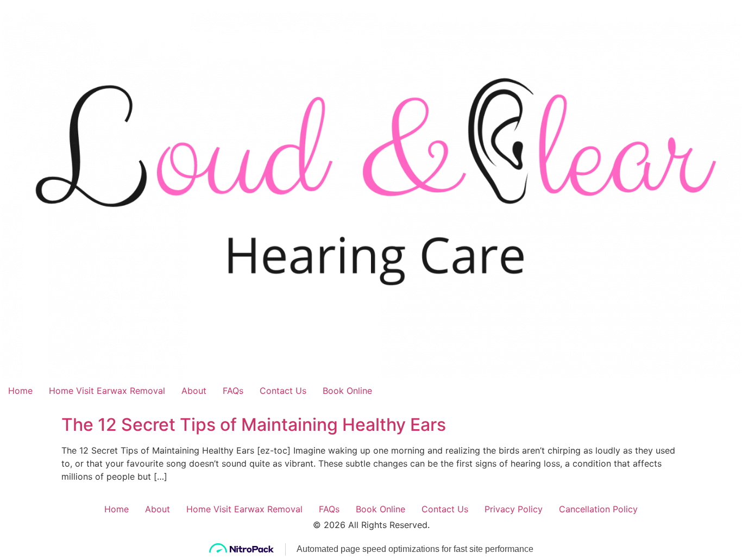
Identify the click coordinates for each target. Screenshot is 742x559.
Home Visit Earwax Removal (107, 390)
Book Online (347, 390)
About (193, 390)
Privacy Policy (514, 509)
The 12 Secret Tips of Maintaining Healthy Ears (253, 424)
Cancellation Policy (598, 509)
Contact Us (283, 390)
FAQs (233, 390)
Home (20, 390)
